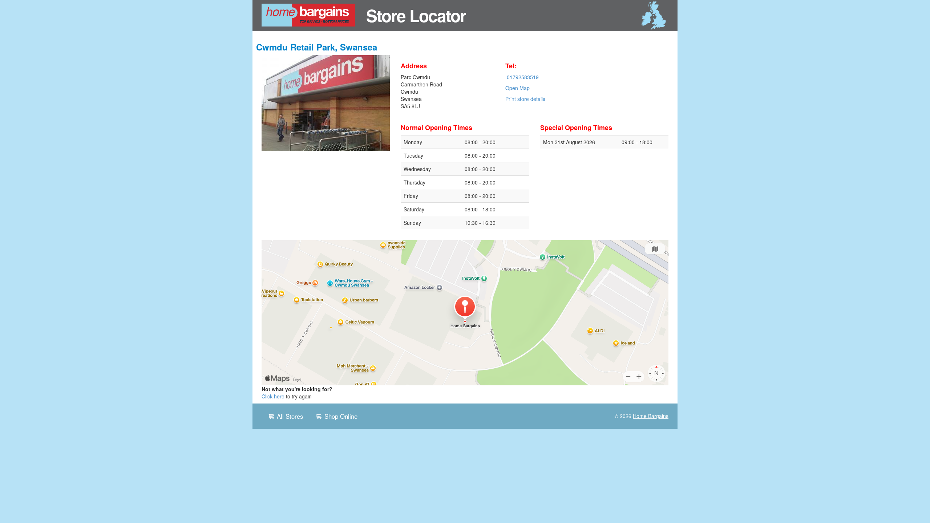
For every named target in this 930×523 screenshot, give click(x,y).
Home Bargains (650, 415)
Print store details (525, 98)
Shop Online (340, 416)
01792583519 (523, 77)
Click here (273, 396)
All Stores (290, 416)
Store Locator (416, 15)
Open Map (517, 88)
